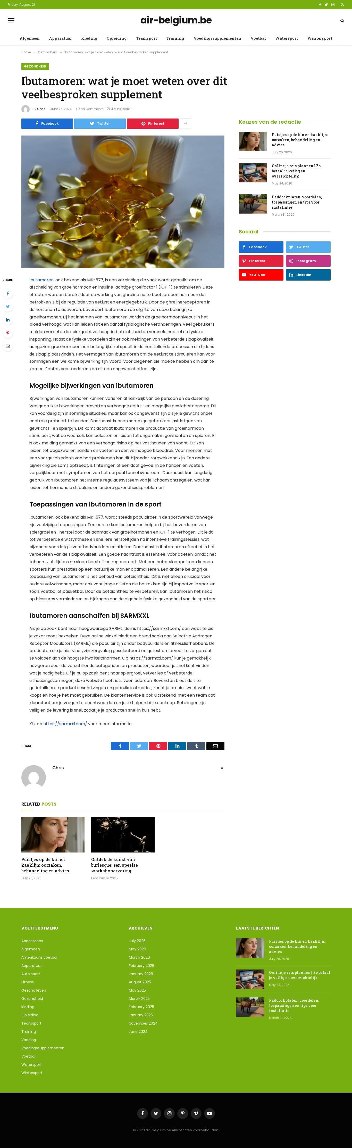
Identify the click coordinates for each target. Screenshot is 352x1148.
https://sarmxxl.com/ (65, 724)
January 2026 (141, 973)
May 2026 (137, 949)
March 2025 (139, 998)
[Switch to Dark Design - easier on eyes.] (342, 4)
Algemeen (30, 38)
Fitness (27, 982)
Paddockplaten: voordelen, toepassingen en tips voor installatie (297, 202)
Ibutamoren (41, 280)
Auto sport (30, 973)
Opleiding (117, 38)
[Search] (341, 20)
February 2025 (141, 1006)
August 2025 (140, 982)
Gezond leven (33, 990)
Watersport (286, 38)
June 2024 (138, 1031)
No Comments (92, 109)
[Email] (8, 346)
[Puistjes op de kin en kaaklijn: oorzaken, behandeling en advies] (53, 834)
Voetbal (258, 38)
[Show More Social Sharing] (185, 124)
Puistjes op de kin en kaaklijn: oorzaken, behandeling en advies (45, 865)
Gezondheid (35, 66)
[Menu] (11, 20)
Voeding (28, 1039)
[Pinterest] (8, 333)
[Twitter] (8, 306)
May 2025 (137, 990)
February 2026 (141, 965)
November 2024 (143, 1023)
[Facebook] (8, 293)
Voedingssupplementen (217, 38)
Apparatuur (60, 38)
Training (175, 38)
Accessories (32, 940)
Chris (41, 109)
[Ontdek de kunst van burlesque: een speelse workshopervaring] (122, 834)
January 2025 (141, 1015)
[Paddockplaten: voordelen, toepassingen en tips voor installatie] (253, 204)
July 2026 (137, 940)
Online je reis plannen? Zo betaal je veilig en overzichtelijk (296, 171)
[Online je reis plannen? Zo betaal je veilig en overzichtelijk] (253, 172)
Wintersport (319, 38)
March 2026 (139, 957)
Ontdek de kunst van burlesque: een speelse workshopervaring (114, 865)
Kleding (89, 38)
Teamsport (146, 38)
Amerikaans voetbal (39, 957)
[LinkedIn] (8, 320)
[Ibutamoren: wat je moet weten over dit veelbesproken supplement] (122, 202)
